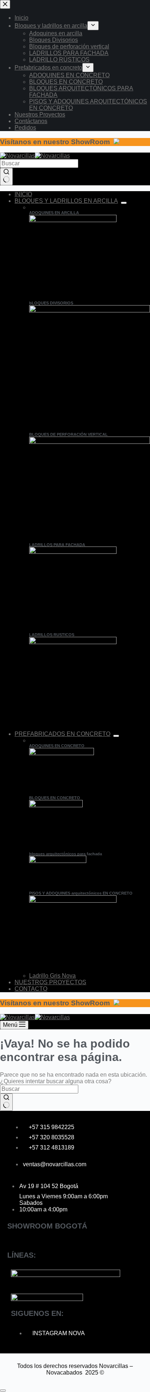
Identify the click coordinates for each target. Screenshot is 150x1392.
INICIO (23, 194)
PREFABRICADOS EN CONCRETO (62, 734)
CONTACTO (31, 989)
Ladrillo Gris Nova (52, 976)
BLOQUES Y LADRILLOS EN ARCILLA (66, 201)
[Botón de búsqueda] (6, 176)
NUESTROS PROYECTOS (50, 982)
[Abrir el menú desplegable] (124, 203)
